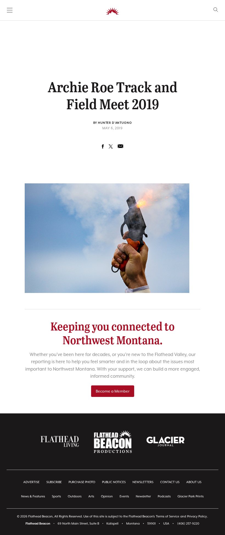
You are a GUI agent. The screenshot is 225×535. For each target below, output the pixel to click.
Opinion (107, 496)
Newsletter (143, 496)
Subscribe (54, 482)
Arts (91, 496)
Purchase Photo (82, 482)
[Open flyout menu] (9, 10)
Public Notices (114, 482)
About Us (193, 482)
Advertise (31, 482)
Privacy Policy (197, 516)
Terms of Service (167, 516)
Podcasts (164, 496)
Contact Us (169, 482)
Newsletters (143, 482)
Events (124, 496)
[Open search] (216, 10)
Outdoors (74, 496)
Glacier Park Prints (191, 496)
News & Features (33, 496)
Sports (56, 496)
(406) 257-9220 (188, 523)
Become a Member (113, 391)
